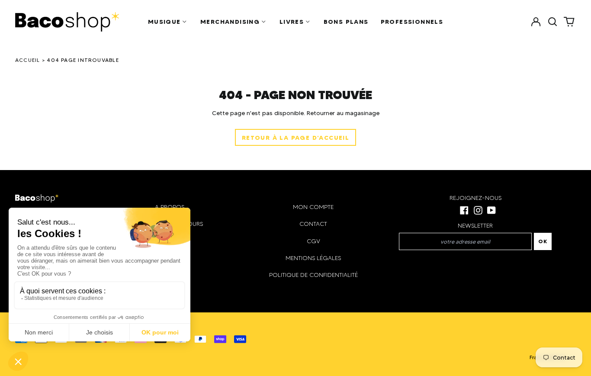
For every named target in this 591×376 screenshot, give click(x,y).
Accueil (27, 60)
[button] (552, 22)
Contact (313, 224)
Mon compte (313, 207)
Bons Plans (346, 22)
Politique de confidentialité (313, 275)
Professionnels (412, 22)
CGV (313, 241)
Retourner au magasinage (343, 113)
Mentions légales (313, 258)
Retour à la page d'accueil (295, 137)
